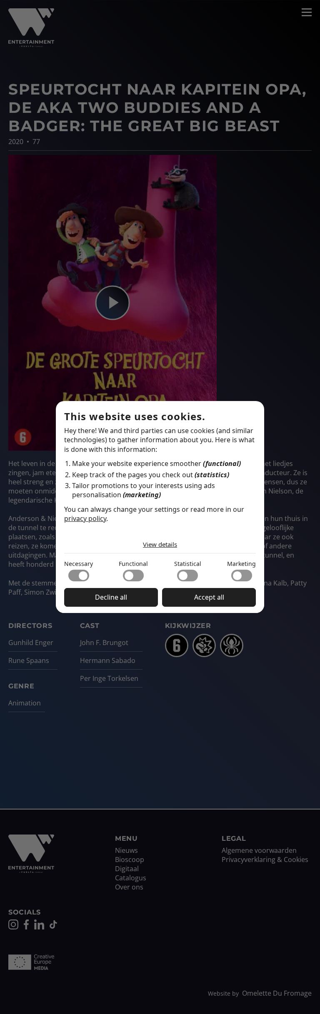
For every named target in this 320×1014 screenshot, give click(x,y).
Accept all (209, 597)
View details (160, 544)
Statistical (187, 564)
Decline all (111, 597)
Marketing (241, 564)
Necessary (78, 564)
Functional (133, 564)
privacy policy (85, 518)
